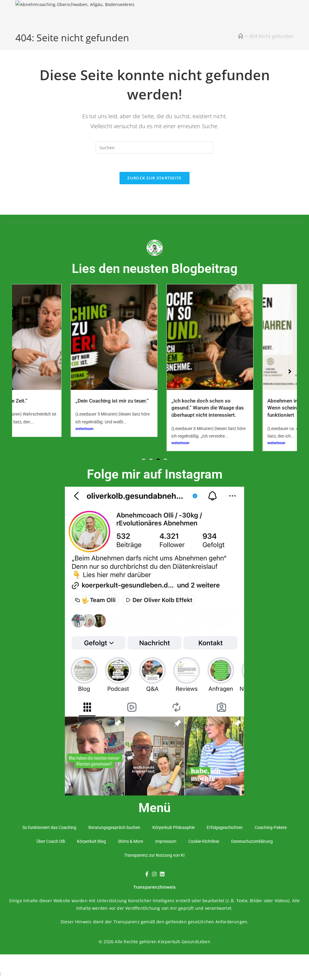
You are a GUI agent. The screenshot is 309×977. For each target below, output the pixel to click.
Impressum (165, 841)
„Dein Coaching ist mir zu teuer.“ (66, 401)
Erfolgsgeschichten (225, 827)
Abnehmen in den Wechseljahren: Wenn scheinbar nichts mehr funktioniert (260, 408)
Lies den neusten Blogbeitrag (154, 268)
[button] (143, 459)
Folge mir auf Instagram (154, 474)
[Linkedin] (162, 874)
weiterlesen (39, 429)
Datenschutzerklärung (252, 841)
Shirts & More (130, 841)
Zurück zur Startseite (154, 178)
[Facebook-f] (147, 874)
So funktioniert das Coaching (49, 827)
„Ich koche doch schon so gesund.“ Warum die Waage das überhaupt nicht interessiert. (162, 408)
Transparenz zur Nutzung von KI (154, 855)
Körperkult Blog (91, 841)
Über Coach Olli (51, 841)
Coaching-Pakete (271, 827)
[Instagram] (154, 874)
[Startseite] (240, 36)
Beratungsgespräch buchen (114, 827)
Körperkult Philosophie (173, 827)
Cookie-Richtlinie (203, 841)
